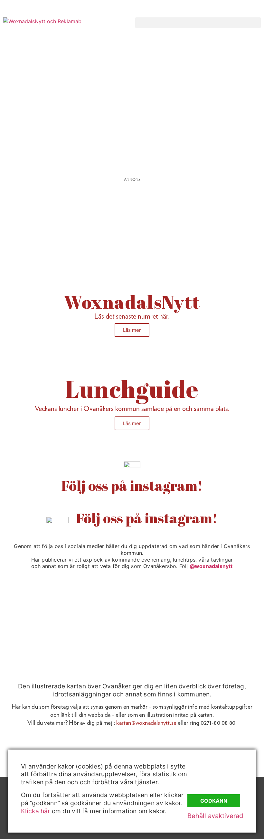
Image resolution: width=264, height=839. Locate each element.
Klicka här (35, 811)
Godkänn (213, 800)
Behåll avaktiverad (215, 816)
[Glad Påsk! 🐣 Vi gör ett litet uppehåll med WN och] (32, 642)
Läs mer (132, 330)
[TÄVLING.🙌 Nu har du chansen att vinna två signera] (32, 603)
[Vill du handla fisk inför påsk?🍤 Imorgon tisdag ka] (165, 642)
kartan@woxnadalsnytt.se (146, 722)
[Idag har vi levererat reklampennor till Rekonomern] (99, 603)
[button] (198, 22)
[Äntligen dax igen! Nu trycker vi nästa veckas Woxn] (165, 603)
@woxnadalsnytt (211, 566)
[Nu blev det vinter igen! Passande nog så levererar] (99, 642)
